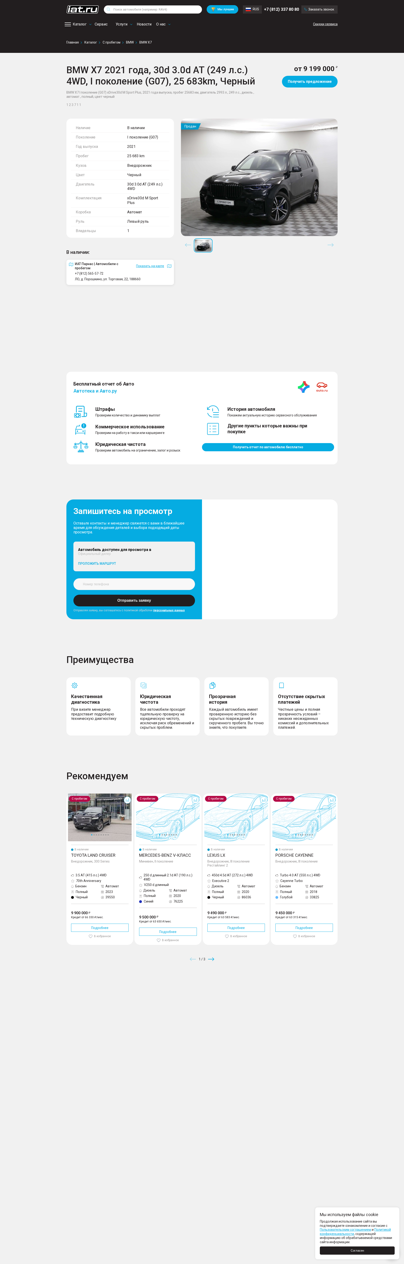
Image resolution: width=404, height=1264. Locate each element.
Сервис (101, 24)
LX (204, 795)
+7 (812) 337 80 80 (281, 9)
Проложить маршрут (97, 563)
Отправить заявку (134, 600)
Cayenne (277, 795)
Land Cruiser (75, 795)
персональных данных (169, 610)
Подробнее (99, 928)
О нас (161, 24)
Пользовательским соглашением (345, 1229)
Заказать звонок (321, 9)
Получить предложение (310, 81)
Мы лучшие (222, 9)
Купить (256, 993)
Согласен (357, 1250)
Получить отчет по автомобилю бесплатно (268, 447)
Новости (144, 24)
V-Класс (140, 795)
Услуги (121, 24)
